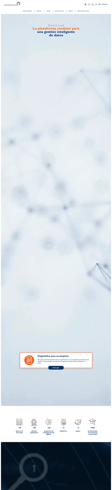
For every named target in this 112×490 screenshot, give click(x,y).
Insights (71, 11)
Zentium (48, 11)
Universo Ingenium (27, 11)
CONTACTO (105, 4)
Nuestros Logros (59, 11)
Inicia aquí (56, 368)
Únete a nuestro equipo (83, 11)
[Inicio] (31, 4)
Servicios (39, 11)
